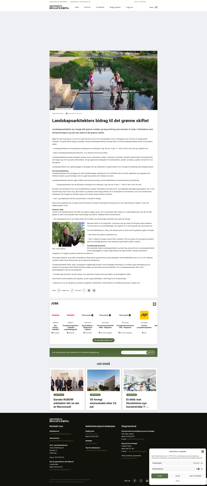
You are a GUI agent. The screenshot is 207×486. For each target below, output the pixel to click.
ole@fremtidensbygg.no (135, 439)
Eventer (87, 7)
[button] (203, 451)
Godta (160, 476)
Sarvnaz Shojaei (91, 443)
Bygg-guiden (115, 7)
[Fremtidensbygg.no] (59, 8)
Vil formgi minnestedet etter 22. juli (103, 403)
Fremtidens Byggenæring (58, 1)
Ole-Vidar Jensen (91, 434)
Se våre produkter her (129, 458)
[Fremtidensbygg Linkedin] (147, 480)
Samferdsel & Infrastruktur (80, 1)
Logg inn (129, 7)
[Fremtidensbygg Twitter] (141, 480)
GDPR (177, 481)
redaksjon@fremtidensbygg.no (60, 434)
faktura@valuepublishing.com (60, 469)
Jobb (77, 7)
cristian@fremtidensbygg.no (137, 451)
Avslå (178, 476)
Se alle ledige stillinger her (103, 340)
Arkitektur (59, 395)
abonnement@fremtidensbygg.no (61, 441)
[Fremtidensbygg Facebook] (134, 480)
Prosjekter (100, 7)
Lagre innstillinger (195, 476)
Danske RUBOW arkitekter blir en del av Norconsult (66, 403)
